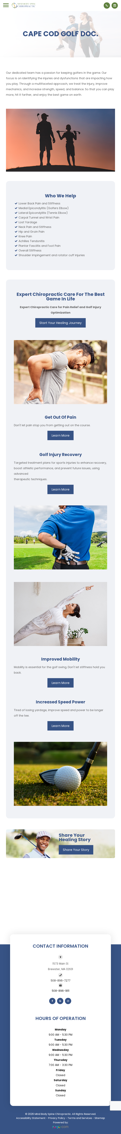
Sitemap (100, 1118)
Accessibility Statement (31, 1118)
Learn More (60, 435)
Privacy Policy (56, 1118)
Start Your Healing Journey (60, 323)
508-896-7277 (60, 980)
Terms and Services (80, 1118)
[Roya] (60, 1127)
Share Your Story (76, 850)
